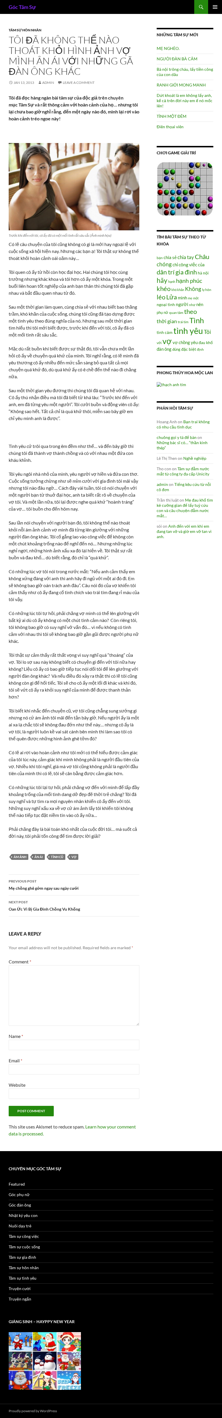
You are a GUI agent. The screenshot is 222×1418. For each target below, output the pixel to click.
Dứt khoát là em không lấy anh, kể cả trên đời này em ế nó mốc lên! (184, 100)
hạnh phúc (189, 280)
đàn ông (164, 349)
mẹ (190, 298)
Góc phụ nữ (19, 1194)
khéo (164, 288)
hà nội (203, 272)
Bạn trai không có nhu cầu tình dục (183, 424)
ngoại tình (166, 304)
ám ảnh (20, 857)
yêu (194, 342)
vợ (73, 857)
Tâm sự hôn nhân (25, 30)
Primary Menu (215, 7)
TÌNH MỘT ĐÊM (171, 116)
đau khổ (206, 342)
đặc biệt (188, 349)
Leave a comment (79, 82)
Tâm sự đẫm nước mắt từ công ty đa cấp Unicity (183, 471)
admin (48, 82)
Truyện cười (20, 1288)
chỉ (175, 264)
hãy (162, 280)
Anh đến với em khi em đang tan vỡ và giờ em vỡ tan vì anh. (184, 531)
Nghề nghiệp (194, 458)
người (182, 304)
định (200, 349)
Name (16, 1036)
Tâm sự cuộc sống (24, 1246)
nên (199, 304)
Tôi (207, 331)
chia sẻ (170, 257)
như (192, 305)
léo (161, 297)
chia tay (185, 257)
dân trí (166, 272)
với (159, 343)
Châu (202, 257)
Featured (17, 1184)
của (201, 264)
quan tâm (176, 312)
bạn (160, 258)
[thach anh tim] (171, 383)
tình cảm (165, 332)
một (196, 298)
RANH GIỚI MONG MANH (181, 84)
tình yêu (188, 330)
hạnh (171, 281)
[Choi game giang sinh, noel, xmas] (45, 1360)
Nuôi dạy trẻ (20, 1225)
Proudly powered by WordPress (33, 1411)
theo (190, 311)
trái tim (183, 322)
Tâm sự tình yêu (22, 1278)
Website (17, 1085)
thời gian (167, 321)
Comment (20, 961)
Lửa (171, 297)
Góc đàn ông (20, 1204)
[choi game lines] (185, 188)
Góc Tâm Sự (22, 7)
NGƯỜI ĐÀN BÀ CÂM (177, 58)
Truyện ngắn (20, 1298)
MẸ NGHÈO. (168, 48)
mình (182, 297)
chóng (164, 264)
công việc (188, 264)
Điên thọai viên (170, 126)
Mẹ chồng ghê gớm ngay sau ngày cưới (44, 885)
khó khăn (177, 290)
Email (15, 1060)
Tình (196, 320)
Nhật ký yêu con (23, 1215)
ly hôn (206, 290)
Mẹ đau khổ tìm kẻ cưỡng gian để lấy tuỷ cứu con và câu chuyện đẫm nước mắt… (185, 508)
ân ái (38, 857)
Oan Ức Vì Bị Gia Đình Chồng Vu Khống (44, 905)
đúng (176, 349)
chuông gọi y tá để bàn (177, 437)
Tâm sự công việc (24, 1236)
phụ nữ (162, 312)
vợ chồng (181, 342)
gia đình (186, 272)
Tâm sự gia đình (22, 1257)
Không (193, 289)
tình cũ (57, 857)
